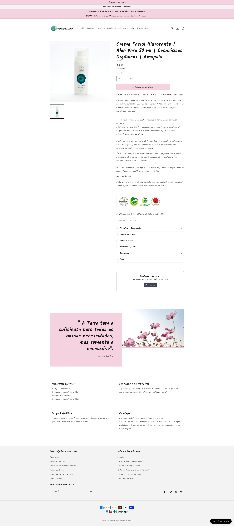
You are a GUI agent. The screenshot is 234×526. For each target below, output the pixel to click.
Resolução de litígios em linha (129, 474)
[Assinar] (91, 491)
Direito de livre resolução (221, 521)
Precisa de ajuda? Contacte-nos (129, 461)
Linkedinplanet (111, 520)
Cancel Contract (56, 478)
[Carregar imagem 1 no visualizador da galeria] (57, 111)
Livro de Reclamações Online (128, 465)
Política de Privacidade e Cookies (63, 465)
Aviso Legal (54, 457)
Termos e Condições (57, 461)
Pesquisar (121, 457)
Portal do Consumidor (125, 478)
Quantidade (120, 73)
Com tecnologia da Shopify (124, 520)
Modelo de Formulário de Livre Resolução (133, 470)
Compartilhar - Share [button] (127, 220)
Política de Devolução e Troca (61, 474)
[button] (100, 28)
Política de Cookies (57, 470)
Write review (150, 285)
